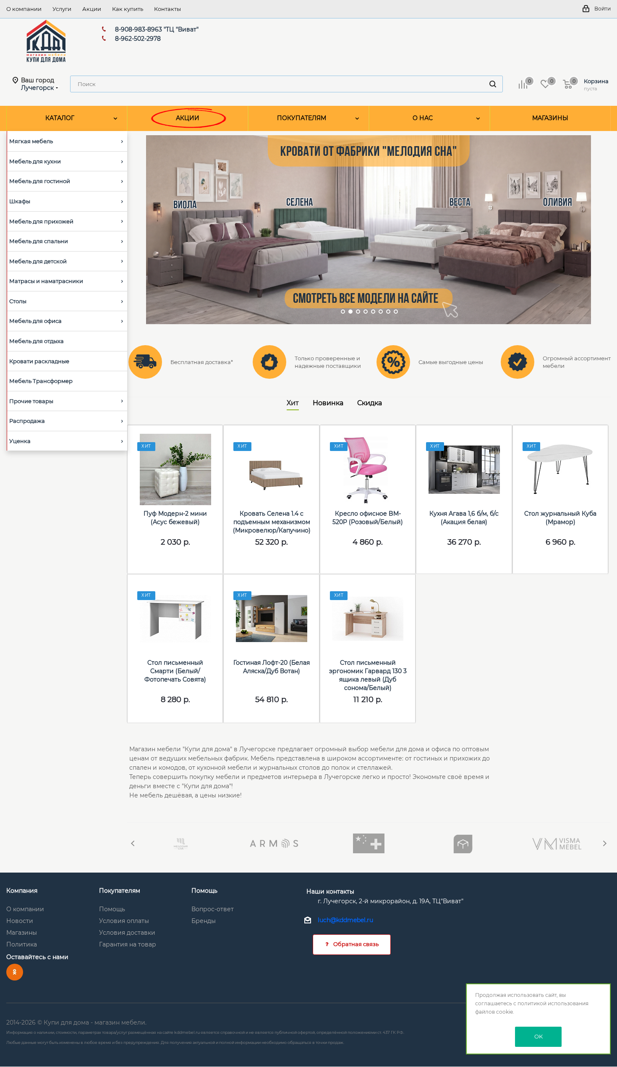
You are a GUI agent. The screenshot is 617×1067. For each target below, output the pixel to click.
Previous (133, 843)
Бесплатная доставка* (201, 362)
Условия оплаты (124, 921)
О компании (25, 909)
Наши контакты (330, 891)
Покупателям (119, 890)
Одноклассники (14, 972)
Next (605, 843)
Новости (19, 921)
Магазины (21, 932)
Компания (21, 890)
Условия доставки (127, 932)
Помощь (112, 909)
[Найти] (493, 84)
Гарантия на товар (127, 944)
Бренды (203, 921)
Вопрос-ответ (212, 909)
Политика (21, 944)
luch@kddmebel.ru (345, 920)
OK (538, 1036)
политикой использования (553, 1003)
